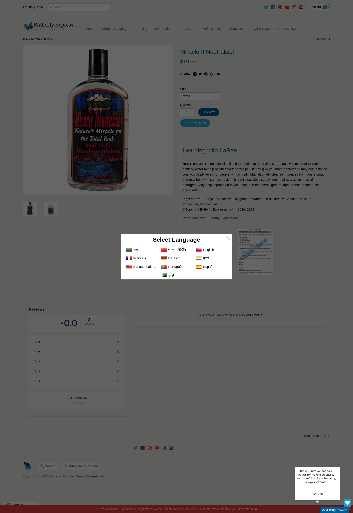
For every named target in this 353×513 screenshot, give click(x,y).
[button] (321, 510)
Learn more (317, 494)
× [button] (338, 464)
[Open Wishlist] (347, 503)
